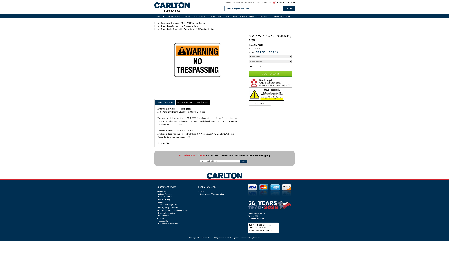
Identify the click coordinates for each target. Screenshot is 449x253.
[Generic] (224, 179)
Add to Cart (270, 73)
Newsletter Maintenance (168, 223)
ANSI (183, 23)
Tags (158, 16)
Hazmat (187, 16)
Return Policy (163, 215)
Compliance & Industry (280, 16)
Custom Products (216, 16)
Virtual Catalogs (164, 199)
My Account (266, 2)
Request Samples (165, 196)
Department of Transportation (212, 194)
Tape (235, 16)
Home (156, 23)
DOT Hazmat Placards (172, 16)
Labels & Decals (199, 16)
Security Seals (262, 16)
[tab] (165, 102)
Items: (280, 2)
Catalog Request (254, 2)
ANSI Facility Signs (186, 29)
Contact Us (230, 2)
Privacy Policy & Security (168, 207)
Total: (287, 2)
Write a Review (254, 48)
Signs (228, 16)
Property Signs (173, 26)
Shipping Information (166, 213)
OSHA (202, 191)
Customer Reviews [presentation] (185, 102)
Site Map (161, 218)
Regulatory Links (207, 186)
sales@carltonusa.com (263, 230)
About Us (162, 191)
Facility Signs (172, 29)
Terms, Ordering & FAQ (167, 205)
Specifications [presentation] (202, 102)
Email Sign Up (241, 2)
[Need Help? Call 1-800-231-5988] (270, 87)
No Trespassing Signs (189, 26)
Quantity (252, 66)
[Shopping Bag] (274, 2)
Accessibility (163, 221)
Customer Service (166, 186)
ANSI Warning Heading (196, 23)
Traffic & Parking (247, 16)
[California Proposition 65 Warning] (266, 100)
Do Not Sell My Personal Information (173, 210)
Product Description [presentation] (165, 102)
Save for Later (260, 104)
